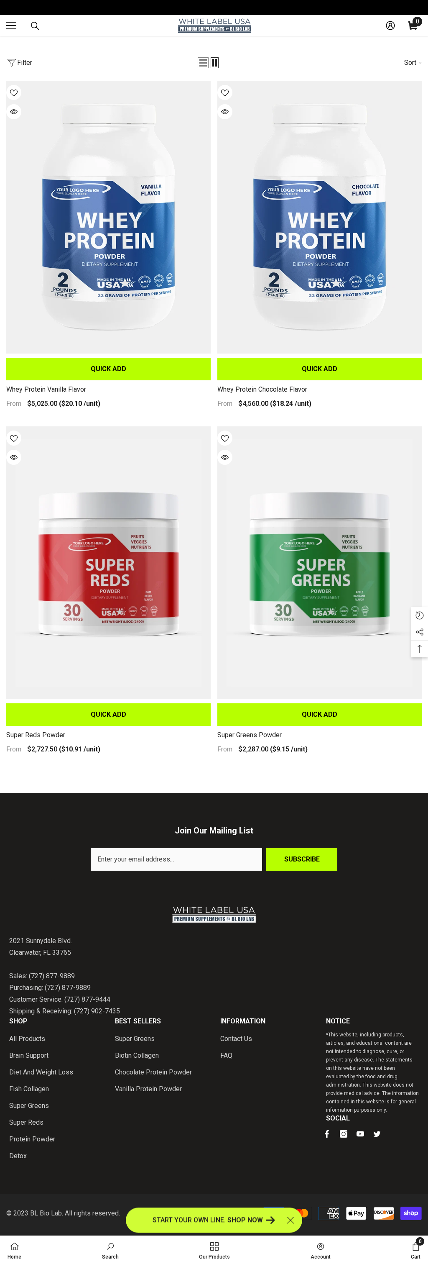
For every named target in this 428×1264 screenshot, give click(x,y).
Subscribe (302, 859)
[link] (110, 1249)
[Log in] (390, 25)
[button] (203, 62)
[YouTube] (360, 1134)
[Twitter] (377, 1134)
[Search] (35, 26)
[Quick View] (13, 111)
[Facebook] (327, 1134)
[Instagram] (343, 1134)
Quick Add (108, 369)
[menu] (11, 26)
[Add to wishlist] (13, 92)
